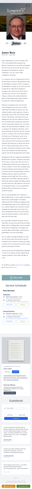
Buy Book (15, 371)
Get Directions (9, 304)
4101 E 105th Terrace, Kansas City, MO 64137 (17, 301)
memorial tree (20, 265)
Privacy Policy (12, 482)
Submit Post (16, 418)
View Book (7, 371)
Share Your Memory (10, 393)
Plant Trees (22, 304)
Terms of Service (20, 482)
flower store (13, 267)
